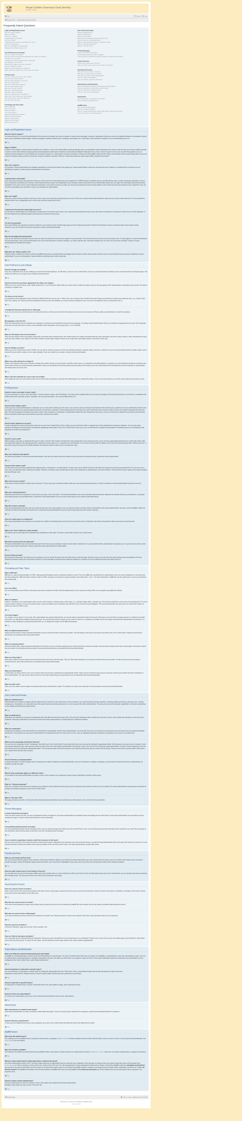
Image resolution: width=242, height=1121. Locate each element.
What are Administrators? (85, 32)
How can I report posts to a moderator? (17, 94)
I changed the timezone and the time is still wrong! (20, 60)
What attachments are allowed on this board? (91, 98)
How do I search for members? (87, 77)
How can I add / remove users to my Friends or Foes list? (95, 65)
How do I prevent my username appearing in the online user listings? (26, 56)
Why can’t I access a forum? (13, 88)
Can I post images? (11, 112)
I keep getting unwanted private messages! (91, 54)
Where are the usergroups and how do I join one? (93, 38)
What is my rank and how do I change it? (17, 68)
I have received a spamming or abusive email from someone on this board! (100, 56)
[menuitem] (7, 16)
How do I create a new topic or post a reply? (18, 77)
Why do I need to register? (13, 32)
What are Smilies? (10, 110)
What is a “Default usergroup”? (87, 44)
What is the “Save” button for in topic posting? (19, 96)
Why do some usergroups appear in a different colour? (94, 42)
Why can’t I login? (10, 40)
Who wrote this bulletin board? (87, 107)
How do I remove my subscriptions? (89, 92)
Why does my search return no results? (90, 74)
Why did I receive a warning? (13, 92)
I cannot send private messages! (88, 52)
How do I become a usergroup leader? (89, 40)
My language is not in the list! (13, 62)
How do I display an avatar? (13, 66)
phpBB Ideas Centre (97, 1052)
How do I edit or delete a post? (14, 78)
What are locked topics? (12, 120)
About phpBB (9, 1040)
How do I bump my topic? (12, 100)
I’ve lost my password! (12, 44)
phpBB (71, 325)
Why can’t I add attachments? (14, 90)
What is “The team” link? (85, 46)
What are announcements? (13, 116)
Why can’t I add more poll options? (15, 84)
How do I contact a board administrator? (90, 113)
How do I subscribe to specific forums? (89, 90)
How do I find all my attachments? (88, 100)
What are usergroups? (84, 36)
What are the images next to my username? (18, 64)
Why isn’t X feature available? (86, 109)
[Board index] (15, 8)
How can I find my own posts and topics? (90, 79)
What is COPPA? (10, 34)
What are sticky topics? (12, 118)
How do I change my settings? (14, 54)
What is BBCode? (10, 106)
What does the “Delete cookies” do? (16, 48)
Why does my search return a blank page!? (91, 75)
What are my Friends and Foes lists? (89, 63)
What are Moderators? (84, 34)
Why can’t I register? (11, 36)
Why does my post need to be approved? (17, 98)
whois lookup (9, 1065)
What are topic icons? (11, 122)
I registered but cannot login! (13, 38)
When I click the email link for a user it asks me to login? (22, 70)
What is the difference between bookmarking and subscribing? (96, 86)
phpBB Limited (62, 1038)
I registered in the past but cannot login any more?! (20, 42)
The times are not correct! (13, 58)
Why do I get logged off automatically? (16, 46)
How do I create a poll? (12, 82)
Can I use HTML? (10, 108)
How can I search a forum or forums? (89, 72)
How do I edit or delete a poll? (14, 86)
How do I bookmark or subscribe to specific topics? (93, 88)
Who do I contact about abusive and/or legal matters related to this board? (100, 111)
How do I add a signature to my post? (16, 80)
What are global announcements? (15, 114)
